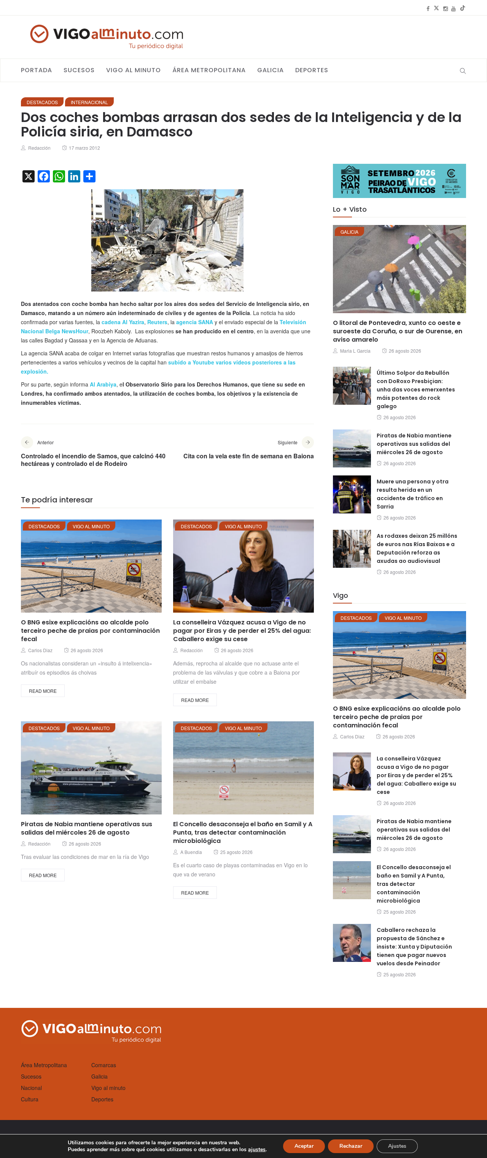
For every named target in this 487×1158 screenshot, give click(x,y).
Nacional (31, 1087)
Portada (36, 70)
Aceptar (304, 1146)
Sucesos (79, 70)
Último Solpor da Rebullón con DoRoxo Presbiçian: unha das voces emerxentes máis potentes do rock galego (416, 389)
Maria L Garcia (355, 350)
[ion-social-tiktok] (462, 8)
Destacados (42, 102)
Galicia (270, 70)
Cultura (29, 1099)
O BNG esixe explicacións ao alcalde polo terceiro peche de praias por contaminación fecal (90, 630)
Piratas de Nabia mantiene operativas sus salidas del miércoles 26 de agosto (86, 828)
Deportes (311, 70)
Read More (43, 691)
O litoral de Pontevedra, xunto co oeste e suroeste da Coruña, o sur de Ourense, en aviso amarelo (397, 331)
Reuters (157, 322)
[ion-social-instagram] (445, 8)
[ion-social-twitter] (436, 8)
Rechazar (350, 1146)
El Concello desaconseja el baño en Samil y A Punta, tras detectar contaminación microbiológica (242, 832)
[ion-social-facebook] (428, 8)
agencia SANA (194, 322)
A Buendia (191, 852)
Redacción (39, 147)
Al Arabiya (103, 384)
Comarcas (103, 1065)
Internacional (89, 102)
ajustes (257, 1149)
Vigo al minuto (133, 70)
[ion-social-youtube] (453, 8)
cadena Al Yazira (123, 322)
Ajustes (397, 1146)
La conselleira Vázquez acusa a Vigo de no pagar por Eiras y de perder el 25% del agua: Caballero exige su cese (242, 630)
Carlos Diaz (40, 650)
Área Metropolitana (209, 70)
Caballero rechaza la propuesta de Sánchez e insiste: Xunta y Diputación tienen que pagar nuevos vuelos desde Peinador (414, 946)
